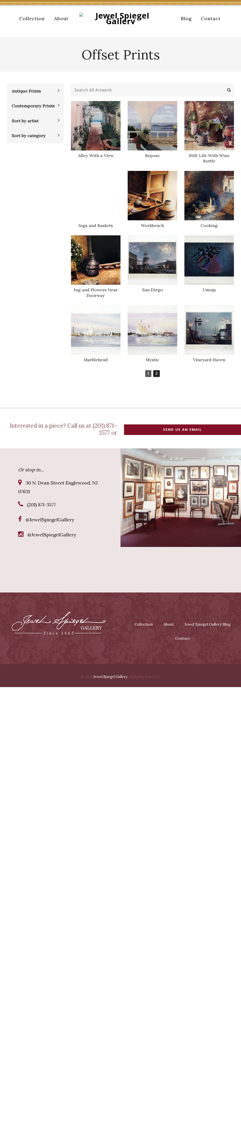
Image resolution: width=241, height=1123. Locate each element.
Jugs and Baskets (95, 225)
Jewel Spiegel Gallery (110, 677)
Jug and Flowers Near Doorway (96, 292)
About (168, 624)
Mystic (152, 359)
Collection (143, 624)
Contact (182, 638)
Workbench (152, 225)
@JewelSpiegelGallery (50, 520)
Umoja (209, 289)
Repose (152, 155)
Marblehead (96, 359)
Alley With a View (96, 155)
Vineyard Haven (209, 359)
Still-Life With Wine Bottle (209, 158)
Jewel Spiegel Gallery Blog (208, 624)
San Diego (152, 289)
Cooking (209, 225)
